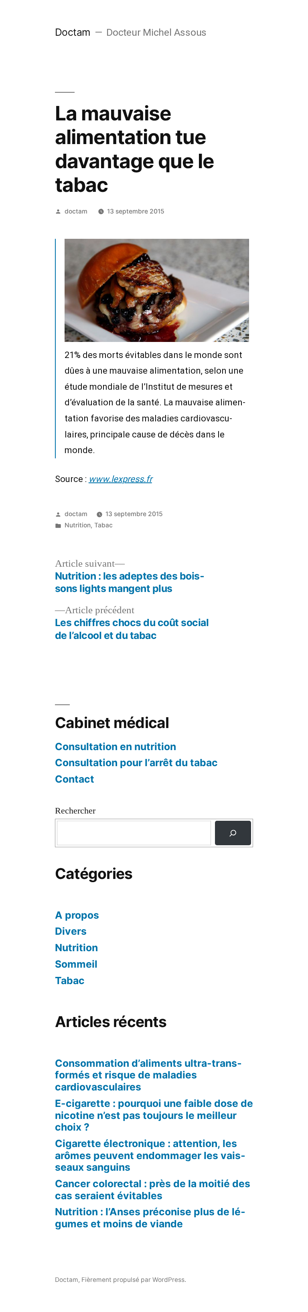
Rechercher (75, 810)
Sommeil (76, 964)
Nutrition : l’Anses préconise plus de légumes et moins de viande (150, 1218)
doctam (76, 211)
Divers (71, 931)
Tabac (103, 525)
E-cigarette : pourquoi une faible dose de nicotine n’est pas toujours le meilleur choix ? (154, 1115)
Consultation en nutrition (115, 746)
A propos (77, 915)
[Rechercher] (233, 833)
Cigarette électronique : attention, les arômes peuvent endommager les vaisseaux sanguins (150, 1155)
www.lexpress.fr (120, 479)
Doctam (73, 32)
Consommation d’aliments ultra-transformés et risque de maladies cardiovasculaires (148, 1075)
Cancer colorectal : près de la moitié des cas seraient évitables (152, 1190)
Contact (74, 779)
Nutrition (78, 525)
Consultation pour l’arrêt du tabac (136, 763)
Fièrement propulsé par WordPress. (133, 1280)
